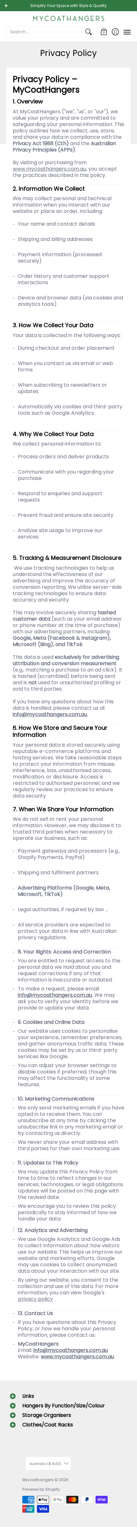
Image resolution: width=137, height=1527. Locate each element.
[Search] (88, 32)
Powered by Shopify (41, 1489)
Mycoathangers (38, 1479)
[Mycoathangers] (68, 18)
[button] (104, 31)
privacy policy (35, 1299)
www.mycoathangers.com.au (49, 168)
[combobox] (45, 32)
